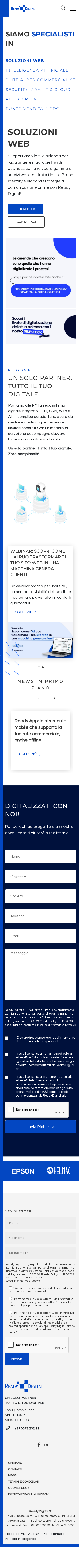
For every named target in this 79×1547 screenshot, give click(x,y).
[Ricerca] (63, 8)
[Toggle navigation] (73, 8)
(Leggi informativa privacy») (59, 1025)
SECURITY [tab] (17, 89)
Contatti (15, 1469)
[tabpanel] (41, 177)
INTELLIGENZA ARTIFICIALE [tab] (37, 70)
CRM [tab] (36, 89)
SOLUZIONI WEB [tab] (25, 60)
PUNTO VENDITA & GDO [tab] (33, 108)
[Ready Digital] (23, 8)
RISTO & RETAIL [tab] (23, 99)
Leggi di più (21, 612)
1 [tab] (39, 667)
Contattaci (26, 222)
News (12, 1475)
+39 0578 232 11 (27, 1428)
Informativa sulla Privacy (28, 1494)
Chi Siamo (15, 1462)
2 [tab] (43, 667)
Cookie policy (18, 1488)
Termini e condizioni (23, 1481)
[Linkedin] (46, 1445)
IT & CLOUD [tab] (57, 89)
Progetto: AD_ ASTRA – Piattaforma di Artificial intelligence (35, 1536)
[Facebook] (38, 1445)
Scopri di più (25, 209)
